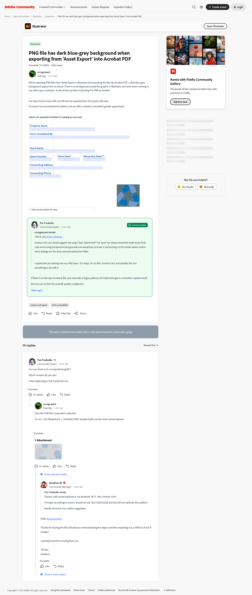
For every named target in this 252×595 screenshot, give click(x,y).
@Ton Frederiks (54, 236)
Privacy (91, 590)
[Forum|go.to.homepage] (19, 7)
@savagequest (54, 518)
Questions (49, 16)
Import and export (38, 305)
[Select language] (201, 7)
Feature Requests (100, 6)
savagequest (43, 72)
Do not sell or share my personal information (139, 590)
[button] (217, 7)
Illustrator (37, 16)
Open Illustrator (215, 26)
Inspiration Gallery (123, 6)
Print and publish (60, 305)
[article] (90, 378)
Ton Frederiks (47, 223)
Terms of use (79, 590)
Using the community (61, 590)
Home (7, 16)
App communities (21, 16)
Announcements (78, 6)
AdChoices (171, 590)
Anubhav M (55, 482)
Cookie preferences (106, 590)
